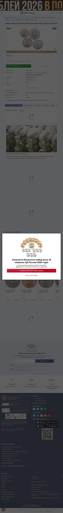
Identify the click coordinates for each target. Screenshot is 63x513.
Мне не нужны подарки (31, 275)
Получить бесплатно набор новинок (31, 270)
